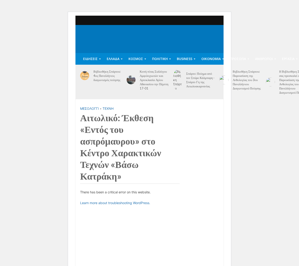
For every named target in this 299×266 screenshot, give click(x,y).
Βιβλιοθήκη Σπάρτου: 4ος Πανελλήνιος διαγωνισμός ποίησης (107, 76)
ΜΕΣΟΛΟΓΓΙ (89, 108)
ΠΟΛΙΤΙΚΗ (160, 59)
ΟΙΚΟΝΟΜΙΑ (211, 59)
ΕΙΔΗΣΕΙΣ (90, 59)
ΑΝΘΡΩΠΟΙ (264, 59)
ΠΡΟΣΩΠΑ (238, 59)
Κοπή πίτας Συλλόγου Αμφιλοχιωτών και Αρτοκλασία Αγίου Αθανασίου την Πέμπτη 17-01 (154, 80)
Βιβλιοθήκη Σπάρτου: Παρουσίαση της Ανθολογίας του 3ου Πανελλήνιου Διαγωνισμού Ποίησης (247, 80)
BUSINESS (184, 59)
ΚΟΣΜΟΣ (135, 59)
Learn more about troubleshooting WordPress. (115, 203)
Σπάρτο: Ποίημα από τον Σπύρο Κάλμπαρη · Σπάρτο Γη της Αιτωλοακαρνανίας (200, 80)
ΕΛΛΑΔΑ (113, 59)
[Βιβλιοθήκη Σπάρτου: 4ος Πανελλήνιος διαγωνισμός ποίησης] (84, 75)
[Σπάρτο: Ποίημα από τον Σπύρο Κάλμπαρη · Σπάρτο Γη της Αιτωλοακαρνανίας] (177, 79)
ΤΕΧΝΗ (108, 108)
